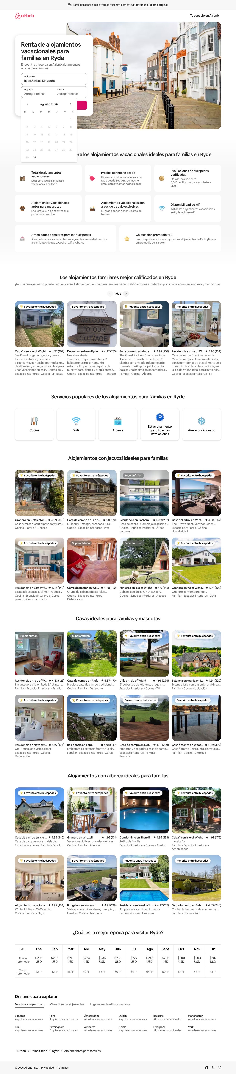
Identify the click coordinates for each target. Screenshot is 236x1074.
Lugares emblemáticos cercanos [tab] (110, 1004)
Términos (63, 1067)
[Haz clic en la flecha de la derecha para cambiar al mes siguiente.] (70, 104)
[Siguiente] (126, 294)
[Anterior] (110, 294)
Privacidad (47, 1067)
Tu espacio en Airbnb (204, 16)
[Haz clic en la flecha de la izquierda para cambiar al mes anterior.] (27, 104)
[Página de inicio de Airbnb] (24, 15)
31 (34, 157)
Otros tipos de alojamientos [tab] (67, 1004)
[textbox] (37, 93)
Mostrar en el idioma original (150, 5)
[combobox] (54, 80)
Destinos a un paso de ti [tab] (29, 1004)
